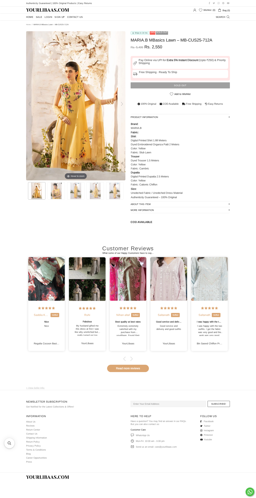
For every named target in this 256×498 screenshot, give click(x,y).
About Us (31, 421)
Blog (28, 453)
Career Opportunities (36, 457)
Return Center (33, 429)
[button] (125, 358)
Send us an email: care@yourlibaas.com (156, 446)
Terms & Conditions (36, 449)
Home (28, 24)
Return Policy (33, 441)
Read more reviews (128, 368)
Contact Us (31, 433)
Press (29, 461)
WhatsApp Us (143, 435)
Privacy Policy (33, 445)
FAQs (183, 421)
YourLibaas (48, 10)
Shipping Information (36, 437)
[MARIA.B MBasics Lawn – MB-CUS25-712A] (36, 191)
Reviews (30, 425)
